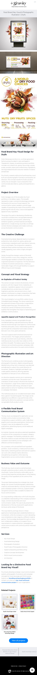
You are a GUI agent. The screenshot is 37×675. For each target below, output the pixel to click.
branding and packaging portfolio (20, 578)
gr (35, 2)
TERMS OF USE (14, 666)
